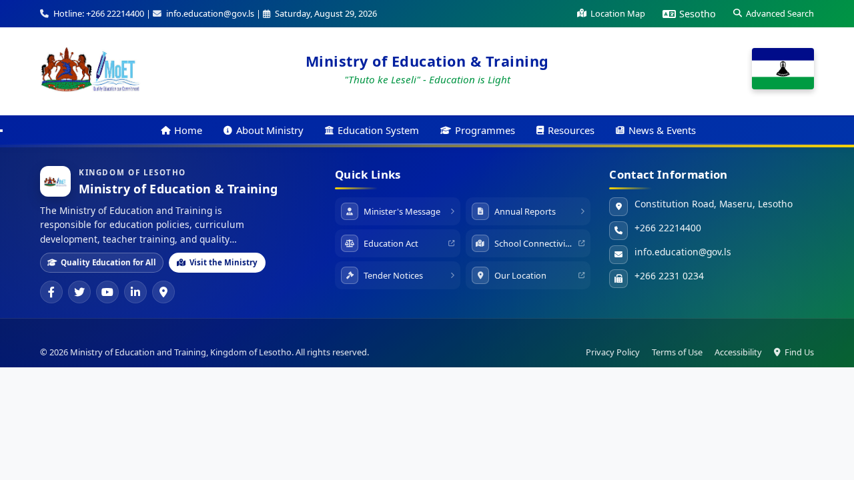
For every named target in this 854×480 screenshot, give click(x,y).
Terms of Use (677, 352)
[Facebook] (51, 292)
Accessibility (738, 352)
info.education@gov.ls (682, 251)
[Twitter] (79, 292)
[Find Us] (163, 292)
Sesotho (697, 13)
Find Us (799, 352)
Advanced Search (780, 13)
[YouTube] (107, 292)
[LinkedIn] (135, 292)
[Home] (90, 69)
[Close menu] (1, 130)
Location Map (617, 13)
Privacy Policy (613, 352)
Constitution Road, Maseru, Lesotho (713, 203)
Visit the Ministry (223, 262)
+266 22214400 (667, 227)
